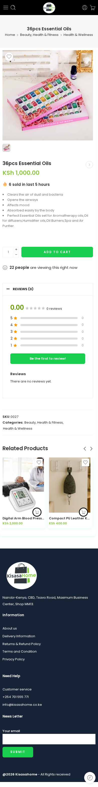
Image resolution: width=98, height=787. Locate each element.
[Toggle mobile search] (13, 7)
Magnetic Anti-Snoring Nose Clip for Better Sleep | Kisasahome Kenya (69, 518)
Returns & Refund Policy (22, 644)
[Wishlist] (9, 57)
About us (10, 628)
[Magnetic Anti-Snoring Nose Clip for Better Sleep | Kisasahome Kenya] (69, 485)
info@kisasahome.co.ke (22, 704)
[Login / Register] (85, 8)
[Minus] (16, 254)
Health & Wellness (78, 34)
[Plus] (16, 249)
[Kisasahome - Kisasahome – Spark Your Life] (49, 7)
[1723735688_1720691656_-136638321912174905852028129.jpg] (48, 95)
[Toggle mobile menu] (6, 8)
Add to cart (57, 252)
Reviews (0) (23, 289)
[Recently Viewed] (89, 777)
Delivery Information (19, 636)
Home (10, 34)
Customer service (17, 689)
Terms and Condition (20, 651)
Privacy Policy (14, 659)
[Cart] (92, 8)
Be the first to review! (48, 358)
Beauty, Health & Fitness (39, 34)
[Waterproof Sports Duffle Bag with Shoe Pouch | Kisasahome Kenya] (89, 164)
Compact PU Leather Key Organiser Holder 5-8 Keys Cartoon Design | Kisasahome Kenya (23, 518)
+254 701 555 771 (16, 696)
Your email (11, 731)
